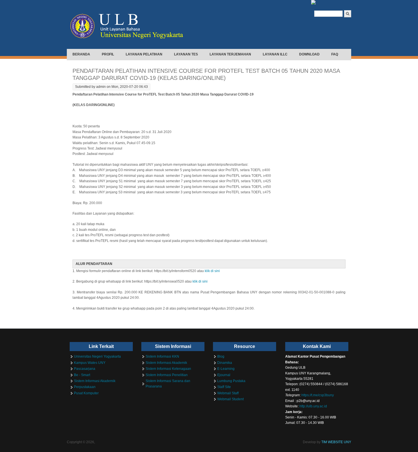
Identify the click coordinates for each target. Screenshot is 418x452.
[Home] (130, 42)
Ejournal (223, 375)
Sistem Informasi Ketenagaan (168, 369)
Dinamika (224, 363)
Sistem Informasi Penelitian (167, 375)
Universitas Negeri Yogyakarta (97, 356)
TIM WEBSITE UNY (336, 442)
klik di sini (212, 271)
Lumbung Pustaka (231, 381)
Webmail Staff (228, 393)
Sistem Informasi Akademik (94, 381)
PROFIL (108, 54)
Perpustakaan (85, 387)
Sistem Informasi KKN (162, 356)
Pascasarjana (84, 369)
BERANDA (81, 54)
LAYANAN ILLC (275, 54)
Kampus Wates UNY (89, 363)
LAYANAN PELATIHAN (144, 54)
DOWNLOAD (309, 54)
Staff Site (224, 387)
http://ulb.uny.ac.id (313, 406)
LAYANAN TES (186, 54)
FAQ (334, 54)
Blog (220, 356)
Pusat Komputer (86, 393)
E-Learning (226, 369)
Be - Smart (82, 375)
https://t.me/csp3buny (317, 395)
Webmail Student (230, 399)
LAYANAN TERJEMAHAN (230, 54)
